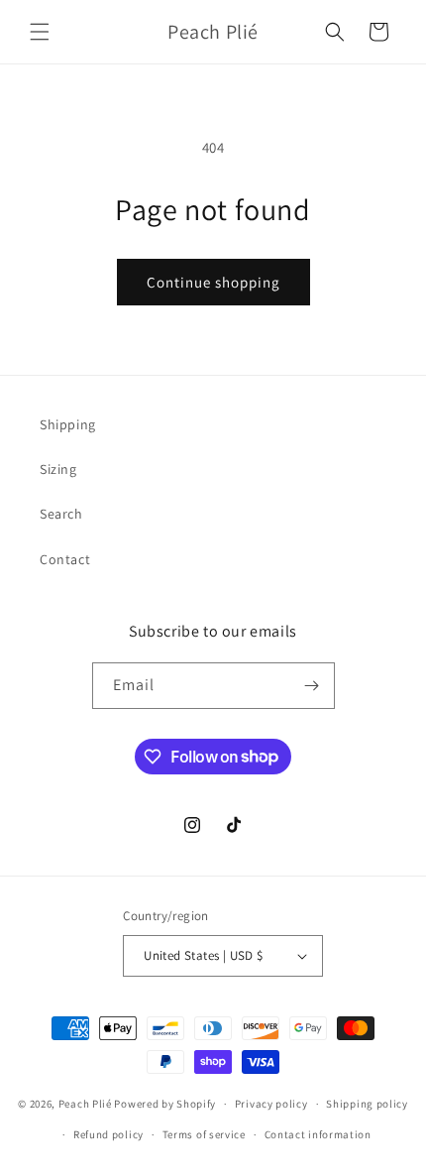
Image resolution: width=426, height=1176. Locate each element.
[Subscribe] (312, 685)
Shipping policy (367, 1104)
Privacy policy (271, 1104)
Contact (65, 559)
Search (61, 514)
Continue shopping (213, 282)
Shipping (68, 424)
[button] (39, 32)
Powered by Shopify (165, 1104)
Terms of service (204, 1134)
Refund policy (108, 1134)
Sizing (58, 469)
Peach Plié (85, 1104)
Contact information (318, 1134)
